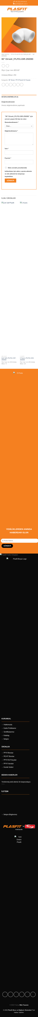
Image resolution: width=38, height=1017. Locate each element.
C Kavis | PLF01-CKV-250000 (27, 359)
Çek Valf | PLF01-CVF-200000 (9, 359)
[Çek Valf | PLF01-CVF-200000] (10, 278)
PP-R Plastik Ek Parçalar (21, 54)
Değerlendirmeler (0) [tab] (10, 97)
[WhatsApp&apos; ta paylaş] (3, 84)
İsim (7, 148)
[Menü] (35, 9)
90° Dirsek (12, 80)
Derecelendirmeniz (11, 122)
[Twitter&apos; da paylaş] (10, 84)
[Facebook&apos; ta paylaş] (7, 84)
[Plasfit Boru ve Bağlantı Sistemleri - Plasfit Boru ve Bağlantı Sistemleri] (18, 9)
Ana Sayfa (5, 54)
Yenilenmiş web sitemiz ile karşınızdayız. (16, 782)
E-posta (8, 158)
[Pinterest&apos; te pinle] (18, 84)
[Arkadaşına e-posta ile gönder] (14, 84)
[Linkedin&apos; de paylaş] (21, 84)
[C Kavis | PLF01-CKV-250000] (28, 278)
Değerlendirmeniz (11, 131)
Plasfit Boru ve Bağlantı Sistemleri (20, 1010)
